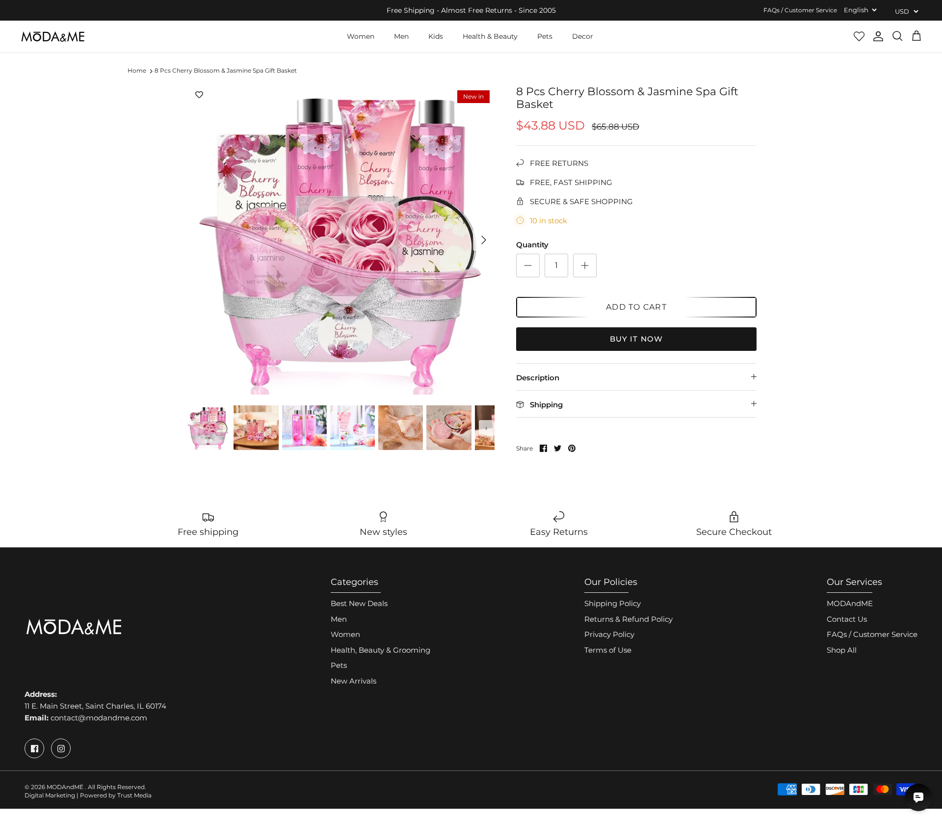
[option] (340, 240)
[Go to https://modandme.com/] (53, 36)
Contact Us (847, 619)
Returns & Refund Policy (628, 619)
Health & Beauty (490, 36)
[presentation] (191, 428)
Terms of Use (607, 650)
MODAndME (850, 603)
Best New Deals (359, 603)
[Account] (878, 36)
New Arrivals (353, 681)
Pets (544, 36)
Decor (582, 36)
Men (401, 36)
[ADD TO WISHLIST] (199, 95)
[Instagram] (61, 748)
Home (137, 71)
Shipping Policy (612, 603)
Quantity (532, 244)
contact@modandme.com (99, 717)
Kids (435, 36)
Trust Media (134, 795)
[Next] (484, 240)
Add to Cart (636, 307)
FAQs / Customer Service (800, 10)
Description (537, 377)
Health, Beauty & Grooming (380, 650)
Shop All (842, 650)
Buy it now (636, 339)
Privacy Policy (609, 634)
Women (360, 36)
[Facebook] (34, 748)
